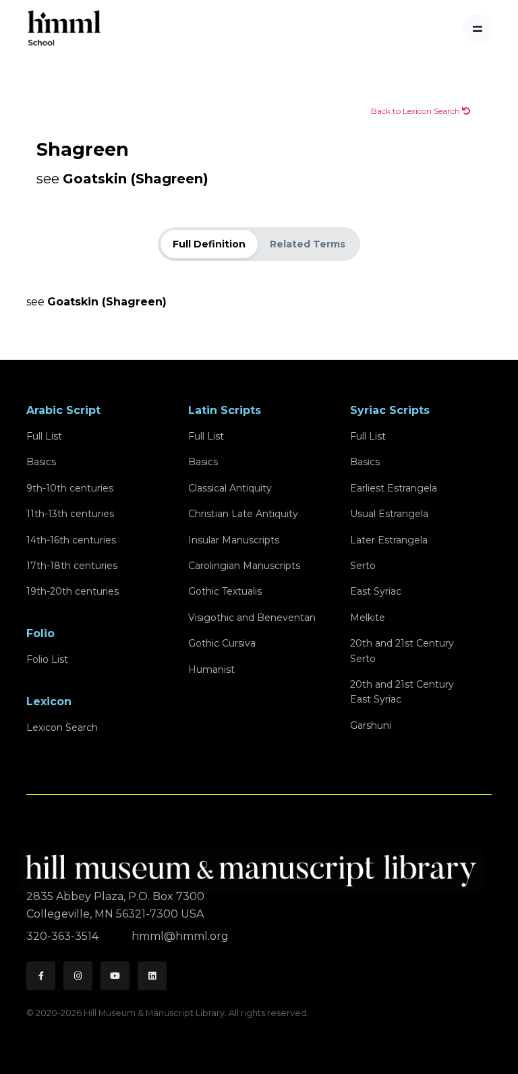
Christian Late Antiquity (243, 514)
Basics (41, 462)
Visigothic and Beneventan (252, 617)
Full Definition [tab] (209, 244)
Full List (44, 436)
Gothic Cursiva (222, 643)
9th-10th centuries (69, 488)
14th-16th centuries (71, 540)
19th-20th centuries (72, 591)
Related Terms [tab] (307, 244)
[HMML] (255, 864)
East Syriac (375, 591)
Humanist (211, 669)
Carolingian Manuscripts (244, 566)
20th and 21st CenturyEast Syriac (402, 691)
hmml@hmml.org (180, 936)
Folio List (47, 659)
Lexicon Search (62, 727)
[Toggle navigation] (477, 28)
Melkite (367, 617)
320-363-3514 (63, 936)
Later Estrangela (389, 540)
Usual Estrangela (389, 514)
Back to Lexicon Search (416, 111)
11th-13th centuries (70, 514)
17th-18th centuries (71, 566)
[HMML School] (64, 28)
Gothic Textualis (225, 591)
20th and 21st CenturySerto (402, 650)
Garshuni (370, 725)
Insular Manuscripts (233, 540)
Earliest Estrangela (393, 488)
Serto (363, 566)
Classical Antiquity (230, 488)
